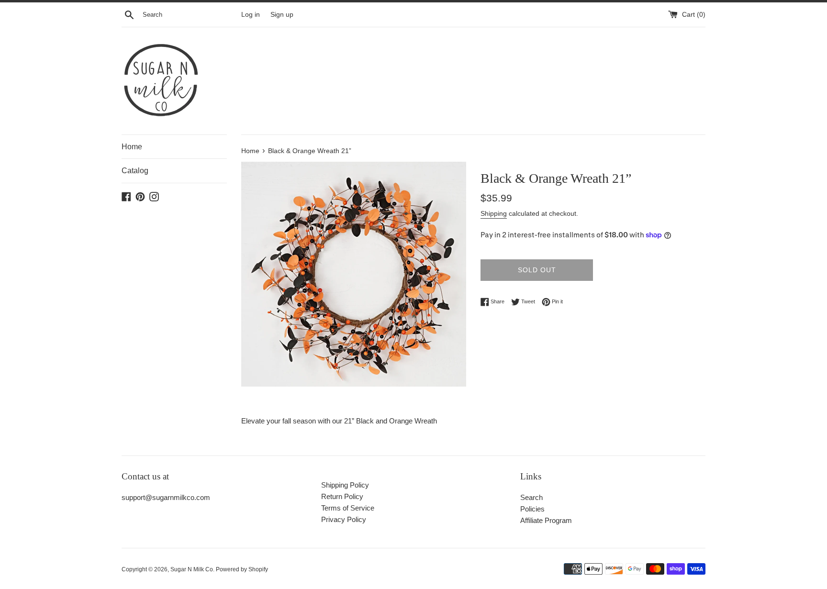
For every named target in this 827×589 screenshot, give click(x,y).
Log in (250, 14)
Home (132, 147)
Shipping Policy (345, 485)
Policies (532, 509)
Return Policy (342, 496)
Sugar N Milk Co (191, 569)
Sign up (281, 14)
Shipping (494, 213)
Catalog (135, 171)
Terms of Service (347, 508)
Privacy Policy (343, 519)
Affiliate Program (546, 520)
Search (531, 497)
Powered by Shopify (242, 569)
